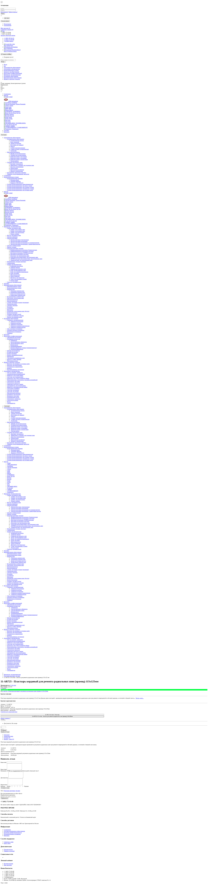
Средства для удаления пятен (15, 377)
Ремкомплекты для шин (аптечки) (16, 261)
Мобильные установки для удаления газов (22, 165)
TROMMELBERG (21, 123)
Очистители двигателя (13, 382)
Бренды (6, 95)
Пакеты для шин (11, 247)
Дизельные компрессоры (17, 291)
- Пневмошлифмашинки (17, 616)
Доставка (7, 18)
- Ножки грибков (15, 501)
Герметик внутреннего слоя (18, 269)
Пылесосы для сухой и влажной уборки (18, 378)
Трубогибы (13, 150)
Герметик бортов (15, 267)
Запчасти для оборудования (11, 72)
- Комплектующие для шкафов (18, 428)
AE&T (11, 97)
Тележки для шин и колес (14, 314)
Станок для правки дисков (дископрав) (18, 302)
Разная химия (14, 280)
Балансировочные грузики (11, 70)
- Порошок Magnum (15, 451)
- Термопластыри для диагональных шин (21, 527)
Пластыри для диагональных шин (19, 256)
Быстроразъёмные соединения (15, 369)
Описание (7, 735)
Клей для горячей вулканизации (19, 272)
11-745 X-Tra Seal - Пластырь (52, 714)
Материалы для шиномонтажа (12, 74)
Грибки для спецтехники (17, 232)
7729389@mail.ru (8, 41)
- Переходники (14, 438)
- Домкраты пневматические (18, 594)
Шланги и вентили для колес (12, 79)
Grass (9, 107)
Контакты (6, 132)
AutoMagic (14, 102)
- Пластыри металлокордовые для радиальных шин (24, 524)
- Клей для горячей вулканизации (19, 539)
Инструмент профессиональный (13, 73)
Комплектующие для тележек (18, 156)
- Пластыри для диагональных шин (20, 523)
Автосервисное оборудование (12, 67)
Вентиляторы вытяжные (17, 169)
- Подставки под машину (17, 415)
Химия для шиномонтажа (14, 264)
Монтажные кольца (12, 361)
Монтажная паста (15, 274)
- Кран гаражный (15, 412)
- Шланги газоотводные (17, 441)
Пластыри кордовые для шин (15, 248)
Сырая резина (11, 263)
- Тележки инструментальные (18, 425)
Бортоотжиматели (12, 301)
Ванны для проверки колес (14, 317)
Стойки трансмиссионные (17, 148)
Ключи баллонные (12, 312)
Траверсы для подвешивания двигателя (18, 174)
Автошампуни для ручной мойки (16, 385)
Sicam (10, 117)
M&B (10, 108)
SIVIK (11, 118)
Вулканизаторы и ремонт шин (15, 296)
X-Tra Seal (14, 124)
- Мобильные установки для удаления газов (22, 435)
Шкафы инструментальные (18, 153)
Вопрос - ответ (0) (9, 739)
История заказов (8, 863)
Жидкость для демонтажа (17, 277)
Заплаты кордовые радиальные (19, 241)
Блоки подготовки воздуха (17, 293)
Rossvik (12, 116)
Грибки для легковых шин (17, 231)
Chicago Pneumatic (21, 104)
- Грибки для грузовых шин (18, 496)
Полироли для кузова (13, 396)
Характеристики (8, 736)
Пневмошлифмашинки (16, 349)
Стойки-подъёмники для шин (15, 315)
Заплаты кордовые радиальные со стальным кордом (24, 242)
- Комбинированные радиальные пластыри (22, 518)
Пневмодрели (14, 345)
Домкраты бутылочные (16, 321)
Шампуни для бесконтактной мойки (17, 387)
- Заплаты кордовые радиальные (19, 508)
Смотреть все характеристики (9, 711)
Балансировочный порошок (15, 178)
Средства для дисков (13, 391)
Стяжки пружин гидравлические (19, 149)
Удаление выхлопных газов (14, 162)
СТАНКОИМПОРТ (22, 127)
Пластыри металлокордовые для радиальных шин (24, 257)
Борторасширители (12, 299)
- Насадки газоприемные (17, 437)
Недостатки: (4, 784)
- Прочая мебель (14, 431)
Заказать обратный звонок (8, 35)
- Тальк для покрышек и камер (18, 546)
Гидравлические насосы (17, 140)
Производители (8, 849)
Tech (9, 121)
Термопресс (15, 129)
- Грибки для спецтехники (17, 499)
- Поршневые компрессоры (17, 559)
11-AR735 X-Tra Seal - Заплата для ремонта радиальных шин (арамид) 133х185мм (52, 716)
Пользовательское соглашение (12, 834)
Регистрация (4, 12)
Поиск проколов (15, 276)
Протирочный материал (13, 393)
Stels (9, 120)
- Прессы (12, 416)
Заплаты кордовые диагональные (19, 239)
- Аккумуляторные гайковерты (18, 609)
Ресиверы (10, 307)
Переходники (14, 168)
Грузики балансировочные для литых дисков (19, 185)
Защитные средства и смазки (15, 384)
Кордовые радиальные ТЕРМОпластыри (21, 253)
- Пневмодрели (14, 612)
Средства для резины (13, 390)
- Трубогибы (13, 421)
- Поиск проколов (15, 543)
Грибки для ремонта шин (14, 228)
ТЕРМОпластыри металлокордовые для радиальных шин (26, 258)
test (5, 66)
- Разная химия (14, 547)
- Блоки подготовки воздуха (18, 561)
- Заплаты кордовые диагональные (20, 507)
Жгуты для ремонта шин (14, 235)
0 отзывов (3, 688)
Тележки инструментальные (18, 155)
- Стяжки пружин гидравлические (19, 419)
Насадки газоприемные (16, 166)
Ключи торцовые (12, 353)
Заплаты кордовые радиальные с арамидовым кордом (25, 244)
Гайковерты (13, 340)
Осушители (10, 308)
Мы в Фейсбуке (8, 48)
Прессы (12, 146)
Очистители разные (12, 400)
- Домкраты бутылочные (17, 588)
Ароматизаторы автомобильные (16, 374)
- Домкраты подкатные (16, 591)
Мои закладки (8, 865)
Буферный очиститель (16, 266)
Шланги (9, 368)
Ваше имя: (3, 762)
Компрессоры (11, 289)
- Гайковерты (14, 607)
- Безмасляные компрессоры (18, 562)
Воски (9, 401)
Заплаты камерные (12, 237)
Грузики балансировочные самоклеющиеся (20, 184)
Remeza (12, 114)
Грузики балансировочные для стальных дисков (20, 187)
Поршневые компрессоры (17, 292)
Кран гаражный (14, 142)
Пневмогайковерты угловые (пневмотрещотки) (23, 347)
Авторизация (7, 25)
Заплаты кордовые (12, 238)
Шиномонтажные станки (14, 286)
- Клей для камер (15, 540)
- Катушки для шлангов (16, 434)
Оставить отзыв (5, 788)
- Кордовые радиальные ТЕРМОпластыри (22, 520)
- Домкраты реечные (16, 590)
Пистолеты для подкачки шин (15, 298)
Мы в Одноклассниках (10, 51)
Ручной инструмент (12, 352)
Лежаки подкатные (15, 143)
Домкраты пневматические (18, 327)
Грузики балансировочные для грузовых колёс (20, 190)
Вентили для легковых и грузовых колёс (18, 364)
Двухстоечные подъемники (14, 328)
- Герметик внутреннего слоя (18, 536)
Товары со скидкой (9, 851)
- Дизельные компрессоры (17, 558)
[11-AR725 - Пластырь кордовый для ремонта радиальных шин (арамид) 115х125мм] (24, 691)
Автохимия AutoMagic (13, 388)
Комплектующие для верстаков (19, 159)
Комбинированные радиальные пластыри (22, 251)
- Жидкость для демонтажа (17, 545)
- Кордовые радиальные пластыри (19, 521)
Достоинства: (4, 777)
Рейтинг (3, 786)
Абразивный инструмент (14, 337)
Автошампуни (11, 403)
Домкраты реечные (15, 323)
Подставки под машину (17, 145)
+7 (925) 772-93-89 (9, 39)
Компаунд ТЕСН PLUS (16, 183)
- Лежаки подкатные (16, 413)
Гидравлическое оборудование (15, 139)
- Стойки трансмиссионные (18, 418)
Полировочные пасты (13, 397)
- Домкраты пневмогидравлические (20, 593)
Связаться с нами (8, 842)
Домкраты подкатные (16, 324)
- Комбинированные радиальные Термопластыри (24, 517)
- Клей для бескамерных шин (18, 537)
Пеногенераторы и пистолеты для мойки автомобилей (22, 380)
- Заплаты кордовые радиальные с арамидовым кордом (25, 511)
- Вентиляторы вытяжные (17, 439)
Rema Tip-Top (16, 113)
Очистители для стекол (13, 381)
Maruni (11, 110)
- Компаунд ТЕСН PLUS (17, 453)
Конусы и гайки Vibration (14, 359)
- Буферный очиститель (16, 533)
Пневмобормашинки (16, 346)
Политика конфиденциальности (13, 832)
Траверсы (9, 333)
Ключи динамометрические (15, 355)
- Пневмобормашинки (16, 613)
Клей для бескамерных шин (18, 270)
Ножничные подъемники (14, 331)
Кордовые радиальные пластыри (19, 254)
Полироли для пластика (13, 394)
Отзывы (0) (7, 737)
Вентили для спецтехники (14, 365)
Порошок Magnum (15, 181)
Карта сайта (7, 843)
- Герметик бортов (15, 534)
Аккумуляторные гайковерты (18, 342)
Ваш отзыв (4, 769)
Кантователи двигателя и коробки (16, 172)
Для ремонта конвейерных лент (16, 358)
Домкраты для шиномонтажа (15, 320)
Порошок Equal (14, 180)
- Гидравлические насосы (17, 410)
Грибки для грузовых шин (17, 229)
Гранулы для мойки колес (14, 282)
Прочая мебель (14, 161)
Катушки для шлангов (16, 164)
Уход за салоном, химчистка (15, 372)
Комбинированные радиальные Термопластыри (23, 250)
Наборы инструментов (13, 350)
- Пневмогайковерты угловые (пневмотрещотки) (23, 615)
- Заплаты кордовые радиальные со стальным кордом (25, 510)
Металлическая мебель (13, 152)
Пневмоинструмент (13, 339)
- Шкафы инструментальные (18, 423)
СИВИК (12, 126)
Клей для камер (14, 273)
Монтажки (10, 310)
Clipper (11, 105)
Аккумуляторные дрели (17, 343)
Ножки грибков (14, 234)
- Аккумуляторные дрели (17, 610)
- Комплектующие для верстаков (19, 429)
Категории (7, 406)
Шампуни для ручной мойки (15, 375)
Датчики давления (12, 305)
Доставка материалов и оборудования (14, 831)
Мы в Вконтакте (8, 45)
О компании (7, 94)
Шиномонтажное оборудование (13, 77)
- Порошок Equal (15, 450)
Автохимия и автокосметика (12, 69)
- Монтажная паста (15, 542)
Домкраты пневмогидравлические (19, 326)
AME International (13, 101)
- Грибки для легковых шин (18, 498)
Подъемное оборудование (11, 76)
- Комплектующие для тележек (18, 426)
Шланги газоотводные (16, 171)
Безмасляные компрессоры (17, 295)
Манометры (10, 356)
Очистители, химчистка (13, 399)
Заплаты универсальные (14, 245)
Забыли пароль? (13, 12)
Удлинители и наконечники (15, 366)
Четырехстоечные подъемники (15, 330)
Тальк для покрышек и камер (18, 279)
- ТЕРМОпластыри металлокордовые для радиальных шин (26, 526)
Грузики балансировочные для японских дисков (20, 188)
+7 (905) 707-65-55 (9, 38)
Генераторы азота (12, 304)
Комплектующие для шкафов (18, 158)
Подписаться (4, 798)
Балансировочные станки (14, 288)
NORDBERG (16, 111)
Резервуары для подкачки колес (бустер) (18, 311)
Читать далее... (140, 698)
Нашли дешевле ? (5, 718)
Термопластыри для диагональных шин (21, 260)
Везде (5, 64)
